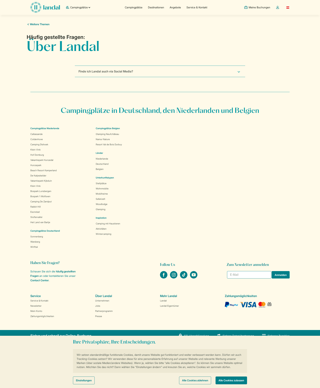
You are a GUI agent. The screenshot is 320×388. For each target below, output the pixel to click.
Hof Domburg (37, 154)
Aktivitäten (101, 228)
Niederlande (102, 158)
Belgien (100, 169)
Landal (163, 300)
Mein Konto (36, 311)
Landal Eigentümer (169, 305)
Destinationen (156, 7)
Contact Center (39, 280)
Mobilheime (102, 193)
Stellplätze (101, 183)
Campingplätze (133, 7)
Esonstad (35, 211)
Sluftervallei (36, 217)
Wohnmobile (102, 188)
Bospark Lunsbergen (40, 191)
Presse (98, 316)
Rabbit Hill (35, 206)
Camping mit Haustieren (108, 223)
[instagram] (174, 277)
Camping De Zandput (41, 201)
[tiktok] (184, 277)
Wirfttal (34, 247)
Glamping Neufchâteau (107, 134)
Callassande (36, 134)
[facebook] (164, 277)
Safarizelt (100, 199)
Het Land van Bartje (40, 222)
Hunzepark (35, 165)
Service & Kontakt (196, 7)
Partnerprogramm (104, 311)
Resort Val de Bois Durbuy (109, 144)
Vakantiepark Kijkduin (41, 180)
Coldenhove (36, 139)
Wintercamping (103, 234)
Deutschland (102, 164)
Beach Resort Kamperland (43, 170)
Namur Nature (103, 139)
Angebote (175, 7)
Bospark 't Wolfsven (40, 196)
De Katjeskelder (38, 175)
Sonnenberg (36, 236)
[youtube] (193, 277)
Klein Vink (35, 149)
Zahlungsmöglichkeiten (42, 316)
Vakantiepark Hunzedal (41, 160)
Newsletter (35, 305)
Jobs (97, 305)
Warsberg (35, 241)
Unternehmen (102, 300)
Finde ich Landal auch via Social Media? (106, 71)
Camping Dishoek (39, 144)
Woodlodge (101, 204)
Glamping (100, 209)
